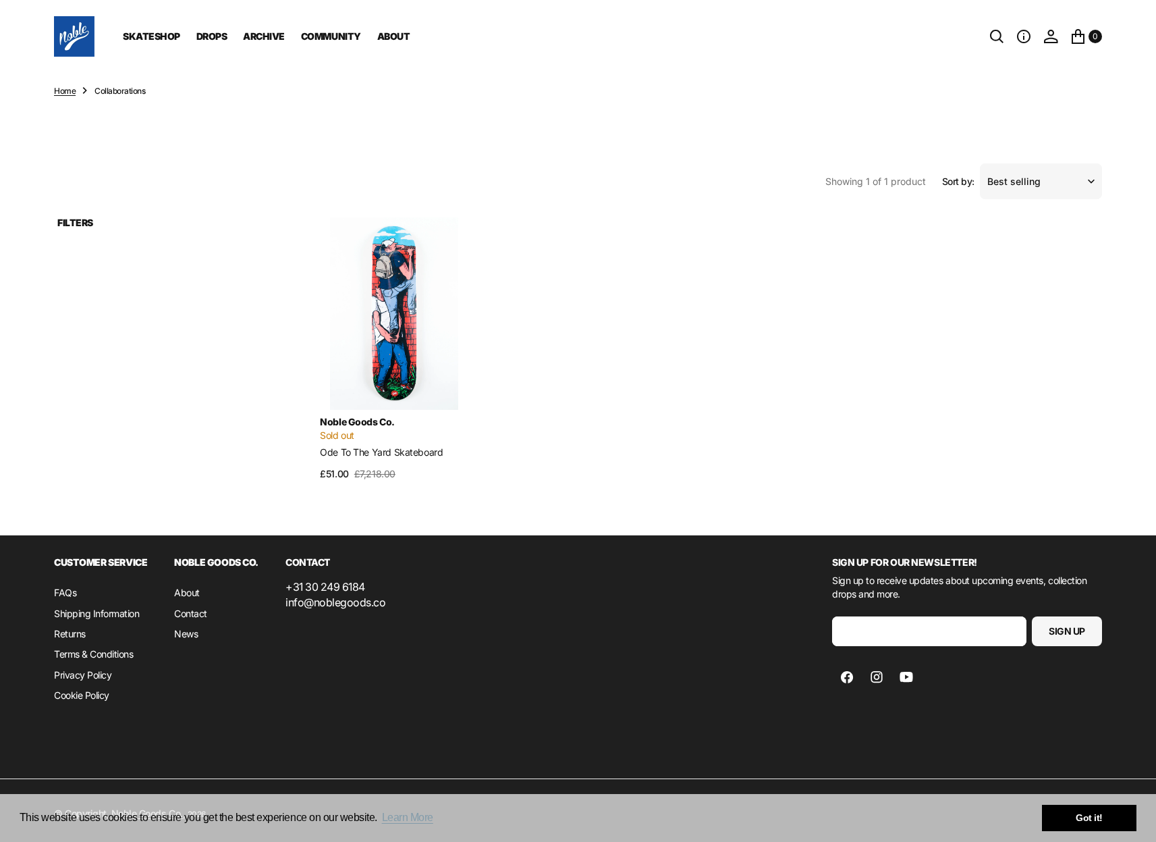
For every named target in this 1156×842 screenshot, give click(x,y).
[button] (1023, 36)
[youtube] (906, 677)
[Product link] (394, 313)
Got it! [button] (1089, 817)
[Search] (996, 36)
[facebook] (847, 677)
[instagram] (876, 677)
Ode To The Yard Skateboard (381, 452)
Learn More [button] (407, 817)
